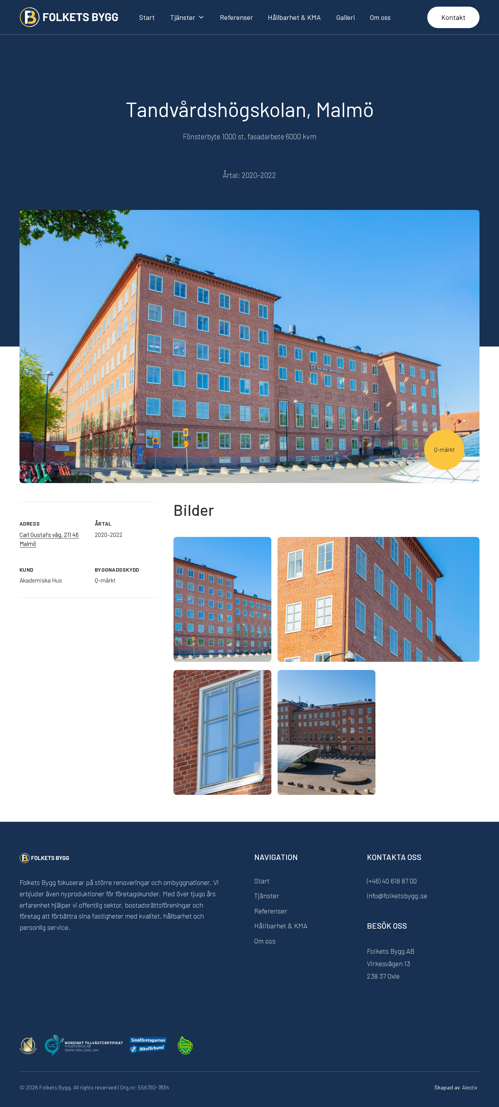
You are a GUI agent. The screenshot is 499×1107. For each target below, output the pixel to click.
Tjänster (266, 895)
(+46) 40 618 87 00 (392, 880)
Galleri (345, 17)
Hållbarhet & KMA (294, 17)
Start (147, 17)
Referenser (236, 17)
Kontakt (453, 17)
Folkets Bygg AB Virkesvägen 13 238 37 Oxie (390, 963)
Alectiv (470, 1087)
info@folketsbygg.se (397, 895)
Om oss (380, 17)
